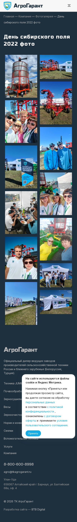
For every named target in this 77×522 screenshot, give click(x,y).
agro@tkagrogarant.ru (17, 471)
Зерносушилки (13, 399)
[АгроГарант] (23, 6)
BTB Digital (38, 509)
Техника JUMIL (13, 383)
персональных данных (40, 402)
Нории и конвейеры (16, 422)
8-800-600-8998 (19, 464)
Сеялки (8, 430)
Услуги (8, 446)
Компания (10, 453)
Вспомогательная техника (21, 438)
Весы (7, 406)
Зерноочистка (13, 414)
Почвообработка (15, 391)
